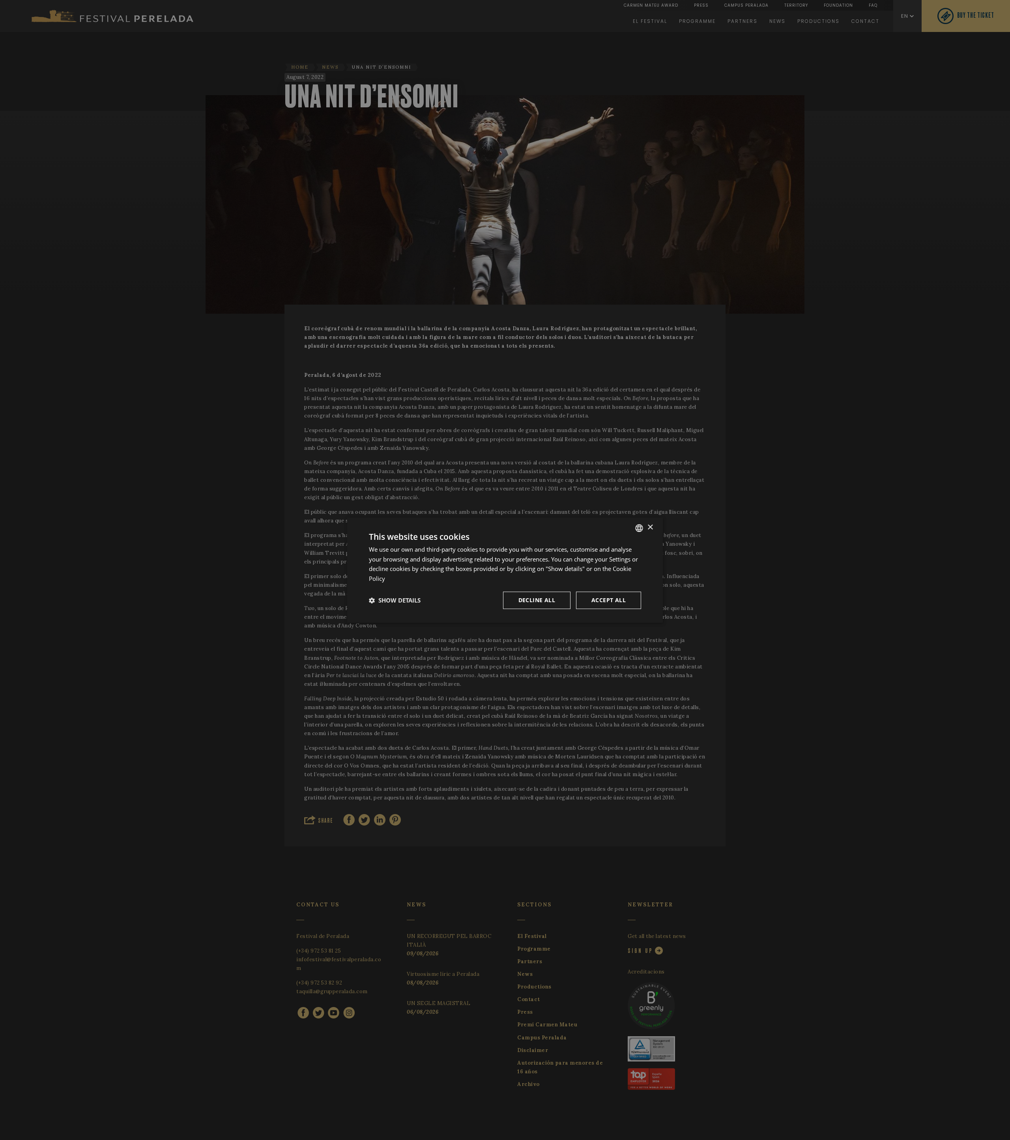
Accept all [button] (608, 600)
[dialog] (505, 570)
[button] (395, 600)
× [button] (650, 527)
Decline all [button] (536, 600)
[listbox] (639, 528)
